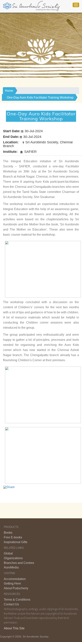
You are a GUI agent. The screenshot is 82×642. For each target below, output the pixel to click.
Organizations (13, 558)
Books (8, 532)
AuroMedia (11, 567)
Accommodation (15, 579)
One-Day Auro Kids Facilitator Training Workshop (40, 97)
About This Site (14, 628)
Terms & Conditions (17, 599)
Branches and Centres (19, 562)
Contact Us (11, 604)
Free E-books (13, 537)
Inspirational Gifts (15, 542)
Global (8, 553)
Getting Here (12, 583)
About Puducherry (16, 588)
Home (9, 90)
